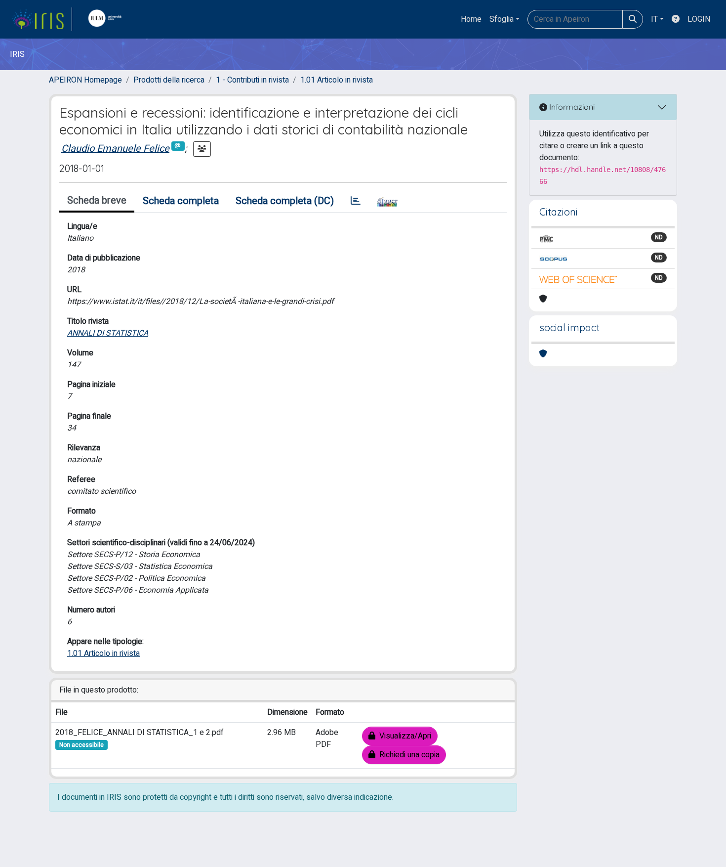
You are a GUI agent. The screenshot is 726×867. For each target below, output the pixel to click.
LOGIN (698, 19)
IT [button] (654, 19)
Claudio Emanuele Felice (115, 148)
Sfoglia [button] (501, 19)
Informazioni (571, 107)
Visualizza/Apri (403, 736)
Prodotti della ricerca (168, 80)
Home (471, 19)
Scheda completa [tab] (181, 201)
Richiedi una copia (407, 755)
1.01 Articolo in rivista (336, 80)
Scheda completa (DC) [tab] (285, 201)
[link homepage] (42, 19)
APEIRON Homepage (85, 80)
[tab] (355, 201)
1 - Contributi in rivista (252, 80)
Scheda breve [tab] (96, 200)
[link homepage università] (107, 19)
